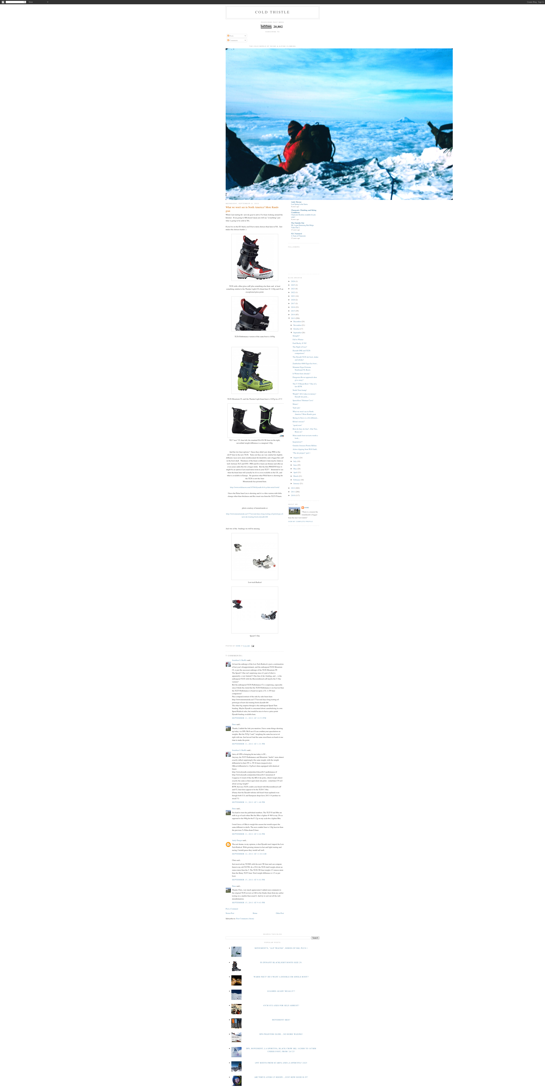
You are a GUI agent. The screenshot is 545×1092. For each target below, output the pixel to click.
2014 (293, 314)
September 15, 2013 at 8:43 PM (248, 879)
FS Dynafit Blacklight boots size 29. (281, 962)
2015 (293, 310)
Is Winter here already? (301, 373)
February (297, 479)
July (295, 461)
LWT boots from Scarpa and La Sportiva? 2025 (281, 1062)
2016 (293, 307)
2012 (293, 488)
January (296, 483)
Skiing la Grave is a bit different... (305, 418)
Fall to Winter (298, 339)
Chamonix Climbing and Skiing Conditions (303, 211)
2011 (293, 491)
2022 (293, 292)
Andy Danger (237, 840)
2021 (293, 296)
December (297, 321)
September (297, 332)
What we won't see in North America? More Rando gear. (304, 413)
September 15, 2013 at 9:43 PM (248, 902)
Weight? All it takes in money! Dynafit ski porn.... (304, 395)
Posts (231, 35)
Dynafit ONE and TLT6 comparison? (301, 352)
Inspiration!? (297, 442)
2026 (293, 281)
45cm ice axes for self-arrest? (281, 1005)
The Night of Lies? (300, 347)
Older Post (280, 913)
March (296, 476)
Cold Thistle (272, 12)
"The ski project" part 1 (301, 453)
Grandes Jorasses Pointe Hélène (305, 445)
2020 (293, 299)
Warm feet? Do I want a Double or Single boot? (281, 976)
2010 (293, 495)
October (296, 329)
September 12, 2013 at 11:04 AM (249, 854)
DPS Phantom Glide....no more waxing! (281, 1034)
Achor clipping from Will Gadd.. (305, 449)
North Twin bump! (300, 390)
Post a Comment (232, 908)
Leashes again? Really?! (281, 991)
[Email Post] (252, 646)
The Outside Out (297, 222)
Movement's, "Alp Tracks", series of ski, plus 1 (281, 948)
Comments (233, 40)
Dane (234, 724)
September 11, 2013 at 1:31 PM (248, 743)
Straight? (296, 335)
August (296, 457)
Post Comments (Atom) (245, 918)
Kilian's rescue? (299, 421)
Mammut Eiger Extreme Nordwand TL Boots (302, 368)
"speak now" (297, 425)
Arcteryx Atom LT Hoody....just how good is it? (281, 1077)
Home (255, 913)
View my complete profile (300, 521)
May (295, 468)
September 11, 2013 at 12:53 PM (249, 718)
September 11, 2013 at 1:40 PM (248, 802)
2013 (293, 318)
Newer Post (230, 913)
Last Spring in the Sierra (299, 204)
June (295, 465)
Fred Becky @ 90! (300, 343)
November (297, 325)
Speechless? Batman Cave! (303, 400)
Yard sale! (296, 407)
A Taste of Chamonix (298, 236)
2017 (293, 303)
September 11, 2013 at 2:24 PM (248, 834)
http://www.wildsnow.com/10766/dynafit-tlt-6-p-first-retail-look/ (254, 487)
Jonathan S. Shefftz (239, 660)
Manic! (295, 404)
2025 (293, 285)
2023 (293, 288)
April (295, 472)
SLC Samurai (296, 233)
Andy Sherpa (296, 201)
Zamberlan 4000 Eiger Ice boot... (305, 363)
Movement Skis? (281, 1019)
